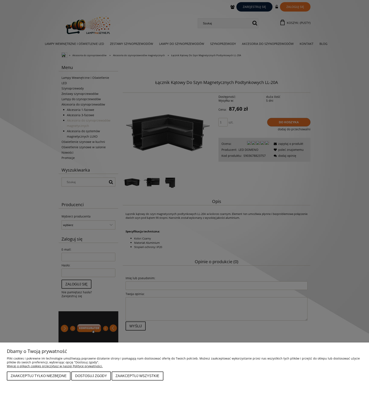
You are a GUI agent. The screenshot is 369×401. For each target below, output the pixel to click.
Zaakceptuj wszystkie (137, 376)
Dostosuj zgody (91, 376)
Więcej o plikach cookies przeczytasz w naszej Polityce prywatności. (55, 366)
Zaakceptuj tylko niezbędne (39, 376)
